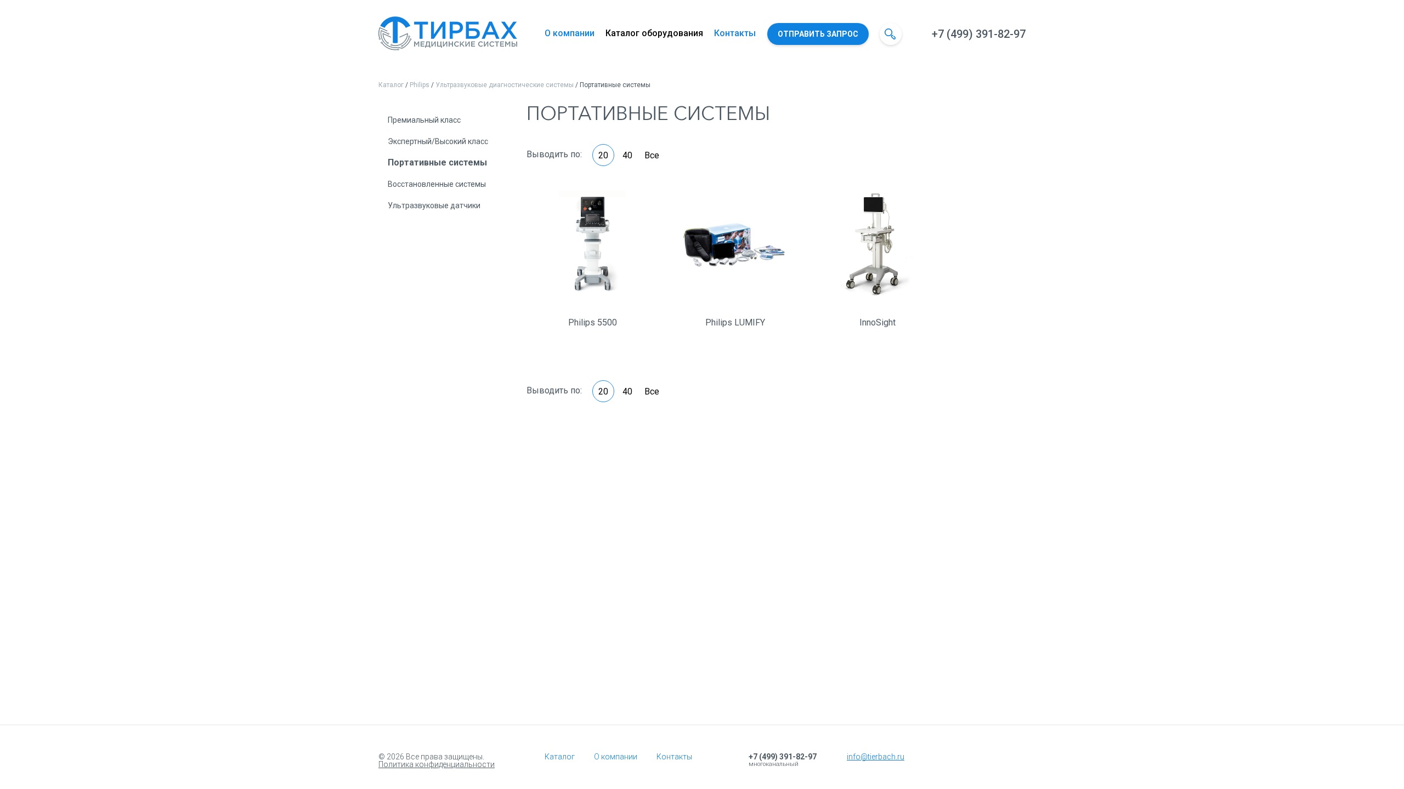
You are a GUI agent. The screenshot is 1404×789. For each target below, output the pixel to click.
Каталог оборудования (654, 33)
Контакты (735, 33)
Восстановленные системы (437, 184)
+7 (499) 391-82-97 (979, 34)
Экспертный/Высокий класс (438, 141)
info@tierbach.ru (875, 757)
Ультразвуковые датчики (434, 205)
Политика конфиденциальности (436, 764)
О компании (570, 33)
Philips (419, 85)
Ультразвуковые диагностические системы (504, 85)
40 (627, 155)
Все (651, 155)
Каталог (391, 85)
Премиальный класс (424, 120)
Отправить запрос (818, 34)
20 (603, 155)
